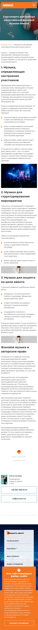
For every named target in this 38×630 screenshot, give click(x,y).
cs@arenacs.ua (19, 499)
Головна (4, 45)
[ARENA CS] (8, 5)
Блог (10, 45)
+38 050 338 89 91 (19, 490)
